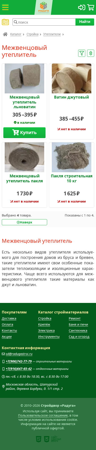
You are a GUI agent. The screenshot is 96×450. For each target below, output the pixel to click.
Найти (84, 21)
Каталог (15, 34)
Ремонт (75, 318)
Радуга (5, 34)
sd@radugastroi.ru (19, 354)
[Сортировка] (90, 53)
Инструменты (49, 336)
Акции (7, 336)
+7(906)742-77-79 (19, 361)
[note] (38, 439)
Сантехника (78, 330)
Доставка (9, 318)
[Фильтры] (81, 53)
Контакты (9, 330)
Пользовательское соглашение (43, 415)
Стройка (32, 34)
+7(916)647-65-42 (19, 368)
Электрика (46, 330)
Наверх (26, 222)
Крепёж (44, 324)
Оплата (7, 324)
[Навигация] (5, 7)
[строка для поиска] (44, 22)
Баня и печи (78, 324)
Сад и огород (79, 336)
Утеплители (52, 34)
